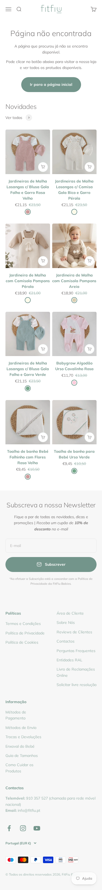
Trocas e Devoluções (23, 736)
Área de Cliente (70, 613)
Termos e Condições (23, 623)
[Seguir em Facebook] (9, 828)
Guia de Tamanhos (21, 755)
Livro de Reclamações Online (76, 672)
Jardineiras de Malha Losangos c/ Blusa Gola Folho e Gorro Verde (28, 369)
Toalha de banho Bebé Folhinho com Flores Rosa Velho (27, 457)
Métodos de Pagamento (15, 715)
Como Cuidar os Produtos (19, 767)
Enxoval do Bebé (20, 746)
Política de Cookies (21, 642)
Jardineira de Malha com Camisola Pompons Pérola (28, 281)
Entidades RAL (69, 660)
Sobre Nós (66, 622)
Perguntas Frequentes (76, 650)
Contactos (66, 641)
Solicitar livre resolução (77, 684)
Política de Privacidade (25, 633)
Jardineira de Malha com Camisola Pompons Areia (74, 281)
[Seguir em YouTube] (37, 828)
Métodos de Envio (20, 727)
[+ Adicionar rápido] (43, 167)
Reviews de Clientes (74, 632)
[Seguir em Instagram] (23, 828)
